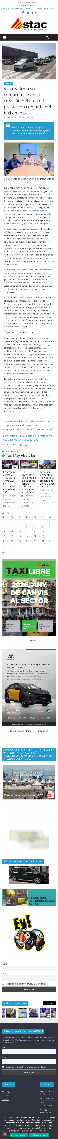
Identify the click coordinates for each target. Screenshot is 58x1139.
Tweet (16, 451)
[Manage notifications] (5, 1134)
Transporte (33, 197)
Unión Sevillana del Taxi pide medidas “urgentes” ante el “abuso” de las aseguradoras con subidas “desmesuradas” (28, 425)
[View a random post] (53, 37)
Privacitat (6, 1095)
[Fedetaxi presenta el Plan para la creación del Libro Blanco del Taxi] (47, 461)
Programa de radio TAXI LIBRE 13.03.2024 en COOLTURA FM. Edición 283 (9, 482)
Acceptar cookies (18, 1135)
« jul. (4, 552)
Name (4, 964)
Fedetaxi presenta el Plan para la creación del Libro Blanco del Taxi (47, 479)
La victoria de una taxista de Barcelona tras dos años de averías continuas (28, 437)
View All (49, 1003)
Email (4, 973)
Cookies (5, 1100)
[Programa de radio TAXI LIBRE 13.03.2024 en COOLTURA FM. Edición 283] (10, 461)
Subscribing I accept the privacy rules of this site (26, 984)
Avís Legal (6, 1091)
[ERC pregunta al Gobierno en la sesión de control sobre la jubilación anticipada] (29, 461)
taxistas (10, 276)
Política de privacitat (39, 1135)
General (8, 83)
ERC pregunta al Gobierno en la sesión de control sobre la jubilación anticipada (28, 482)
